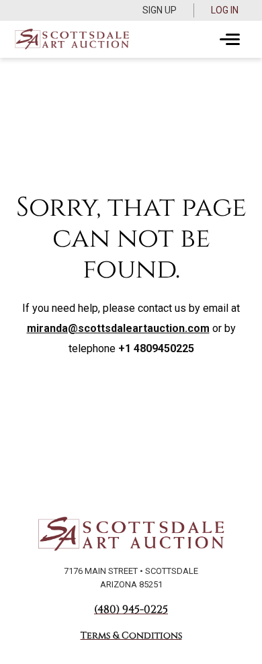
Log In (224, 10)
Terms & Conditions (131, 635)
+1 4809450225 (156, 348)
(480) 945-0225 (131, 609)
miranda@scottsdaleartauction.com (118, 328)
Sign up (159, 10)
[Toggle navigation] (230, 39)
